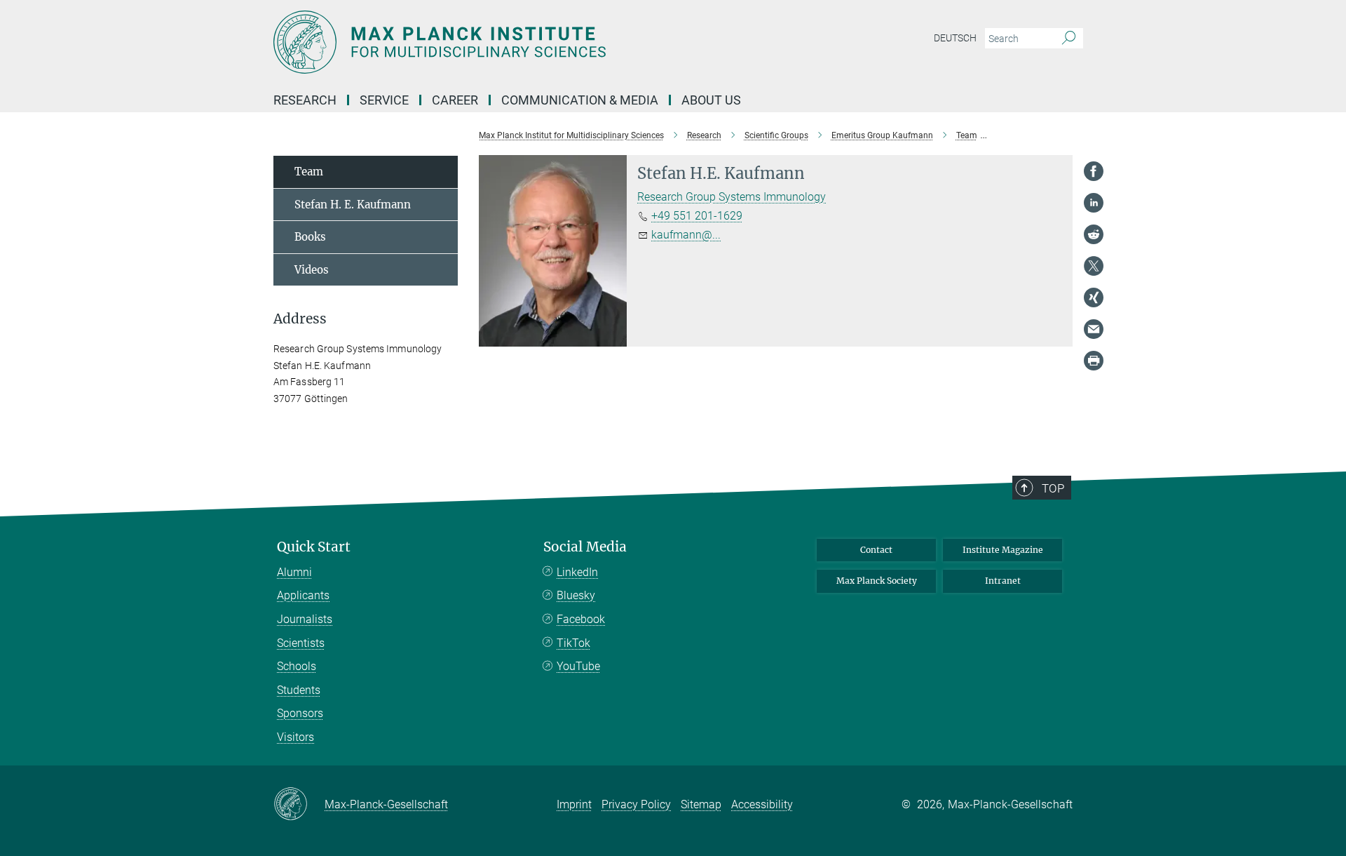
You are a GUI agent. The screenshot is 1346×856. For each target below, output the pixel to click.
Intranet (1003, 580)
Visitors (295, 737)
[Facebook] (1093, 171)
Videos (311, 269)
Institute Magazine (1003, 549)
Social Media (585, 547)
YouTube (578, 666)
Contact (876, 549)
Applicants (303, 595)
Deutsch (955, 38)
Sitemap (701, 804)
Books (310, 236)
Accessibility (762, 804)
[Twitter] (1093, 265)
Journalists (304, 619)
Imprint (574, 804)
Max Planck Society (876, 580)
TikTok (573, 643)
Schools (296, 666)
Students (298, 690)
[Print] (1093, 360)
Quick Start (314, 547)
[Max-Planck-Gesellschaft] (299, 805)
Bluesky (576, 595)
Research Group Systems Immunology (731, 196)
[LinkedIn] (1093, 202)
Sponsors (300, 713)
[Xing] (1093, 297)
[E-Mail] (1093, 329)
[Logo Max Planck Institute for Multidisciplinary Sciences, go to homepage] (536, 42)
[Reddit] (1093, 234)
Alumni (294, 572)
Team (308, 171)
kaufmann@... (686, 234)
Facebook (581, 619)
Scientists (301, 643)
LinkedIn (577, 572)
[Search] (1068, 38)
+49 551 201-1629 (696, 215)
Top (1053, 488)
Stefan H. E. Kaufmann (352, 204)
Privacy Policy (636, 804)
